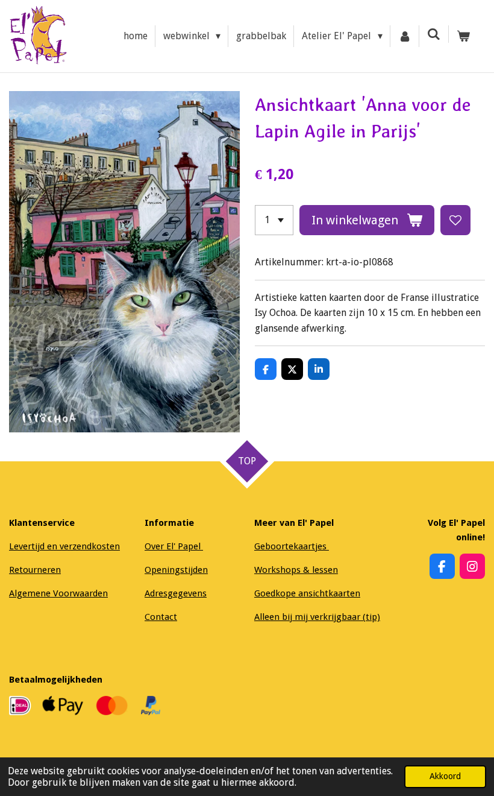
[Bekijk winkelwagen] (463, 36)
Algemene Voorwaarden (58, 593)
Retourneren (35, 569)
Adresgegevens (176, 593)
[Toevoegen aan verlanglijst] (455, 220)
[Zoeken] (433, 34)
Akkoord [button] (445, 776)
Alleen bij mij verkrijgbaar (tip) (317, 616)
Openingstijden (176, 569)
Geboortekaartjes (291, 546)
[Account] (404, 36)
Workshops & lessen (296, 569)
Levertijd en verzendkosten (64, 546)
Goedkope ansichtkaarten (307, 593)
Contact (161, 616)
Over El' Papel (174, 546)
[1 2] (274, 220)
